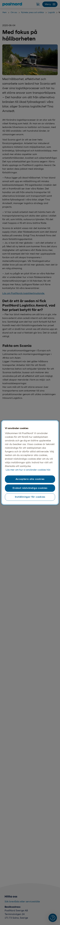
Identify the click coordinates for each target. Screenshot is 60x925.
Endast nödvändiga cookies (30, 488)
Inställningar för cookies (30, 496)
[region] (30, 462)
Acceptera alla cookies (30, 479)
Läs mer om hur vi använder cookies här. (28, 469)
